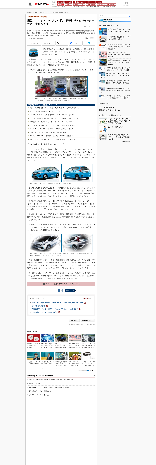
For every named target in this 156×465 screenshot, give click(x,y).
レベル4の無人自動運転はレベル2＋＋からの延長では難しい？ (118, 137)
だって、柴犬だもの (116, 127)
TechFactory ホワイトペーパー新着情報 (40, 376)
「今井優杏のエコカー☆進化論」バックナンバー (43, 105)
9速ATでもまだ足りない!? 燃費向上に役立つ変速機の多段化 (48, 132)
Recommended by (82, 370)
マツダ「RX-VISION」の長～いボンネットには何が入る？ (47, 111)
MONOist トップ (87, 320)
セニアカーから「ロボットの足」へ (40, 395)
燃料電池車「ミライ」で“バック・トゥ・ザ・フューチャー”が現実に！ (52, 122)
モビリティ (35, 12)
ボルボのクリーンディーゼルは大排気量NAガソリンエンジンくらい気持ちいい (54, 115)
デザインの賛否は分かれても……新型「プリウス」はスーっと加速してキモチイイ (55, 108)
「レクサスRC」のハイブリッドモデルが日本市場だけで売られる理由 (51, 129)
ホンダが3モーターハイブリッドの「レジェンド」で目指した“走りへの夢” (53, 125)
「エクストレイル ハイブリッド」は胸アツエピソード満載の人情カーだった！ (54, 118)
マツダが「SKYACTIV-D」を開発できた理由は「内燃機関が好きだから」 (52, 136)
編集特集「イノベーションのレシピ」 (109, 110)
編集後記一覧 (127, 141)
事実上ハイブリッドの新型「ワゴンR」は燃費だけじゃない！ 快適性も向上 (53, 139)
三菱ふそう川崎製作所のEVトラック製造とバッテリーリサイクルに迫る (51, 379)
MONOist (29, 12)
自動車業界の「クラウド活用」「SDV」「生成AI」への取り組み (49, 387)
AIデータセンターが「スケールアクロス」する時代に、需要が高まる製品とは (119, 121)
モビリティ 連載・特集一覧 (106, 107)
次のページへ (70, 290)
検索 (128, 15)
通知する (49, 43)
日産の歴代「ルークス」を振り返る (40, 391)
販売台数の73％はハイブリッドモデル (62, 284)
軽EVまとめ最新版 (34, 383)
